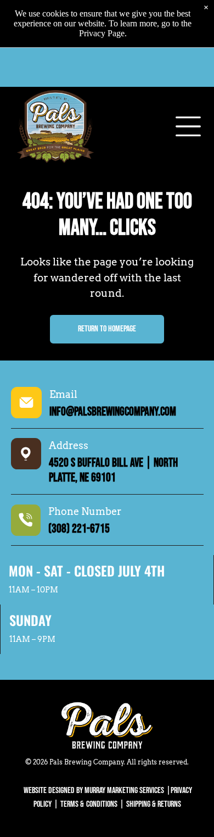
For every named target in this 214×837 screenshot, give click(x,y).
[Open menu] (188, 126)
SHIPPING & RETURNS (153, 804)
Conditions (101, 804)
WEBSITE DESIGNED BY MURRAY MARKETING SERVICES (94, 790)
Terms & (72, 804)
